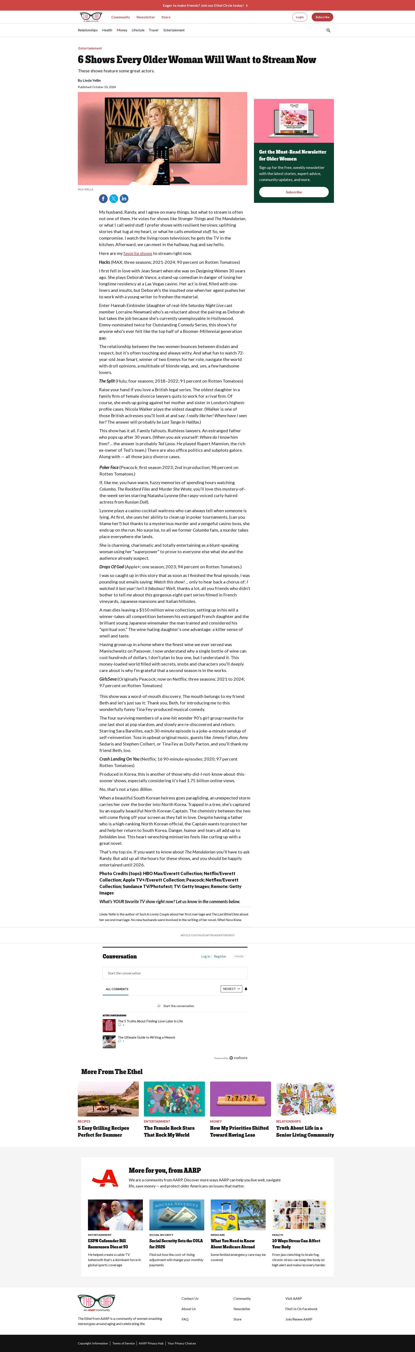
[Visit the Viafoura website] (238, 1058)
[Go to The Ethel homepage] (88, 17)
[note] (162, 189)
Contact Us (190, 1298)
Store (166, 17)
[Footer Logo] (121, 1303)
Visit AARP (293, 1298)
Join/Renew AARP (298, 1319)
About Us (189, 1309)
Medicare (218, 1234)
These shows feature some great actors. (116, 70)
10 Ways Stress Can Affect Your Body (296, 1243)
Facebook (103, 198)
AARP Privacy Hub (151, 1343)
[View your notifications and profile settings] (245, 988)
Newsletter (146, 17)
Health (277, 1234)
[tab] (117, 989)
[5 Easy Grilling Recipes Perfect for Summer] (108, 1099)
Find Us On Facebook (301, 1309)
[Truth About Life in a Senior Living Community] (306, 1099)
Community (120, 17)
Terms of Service (123, 1343)
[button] (328, 30)
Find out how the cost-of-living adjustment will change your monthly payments (176, 1259)
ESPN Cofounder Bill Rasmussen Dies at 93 (108, 1243)
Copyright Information (93, 1343)
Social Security (161, 1234)
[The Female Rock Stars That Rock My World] (174, 1099)
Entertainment (90, 48)
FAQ (185, 1319)
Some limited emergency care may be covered (238, 1257)
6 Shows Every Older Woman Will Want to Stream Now (197, 59)
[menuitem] (88, 32)
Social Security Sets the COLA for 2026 (176, 1243)
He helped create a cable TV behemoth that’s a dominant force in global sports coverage (114, 1259)
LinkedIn (124, 198)
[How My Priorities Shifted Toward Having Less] (240, 1099)
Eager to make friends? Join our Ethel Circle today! (203, 5)
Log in (205, 956)
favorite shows (137, 253)
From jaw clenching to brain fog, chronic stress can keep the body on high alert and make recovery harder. (299, 1259)
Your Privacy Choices (182, 1343)
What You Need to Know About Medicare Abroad (233, 1243)
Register (220, 956)
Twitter (113, 198)
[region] (175, 1008)
